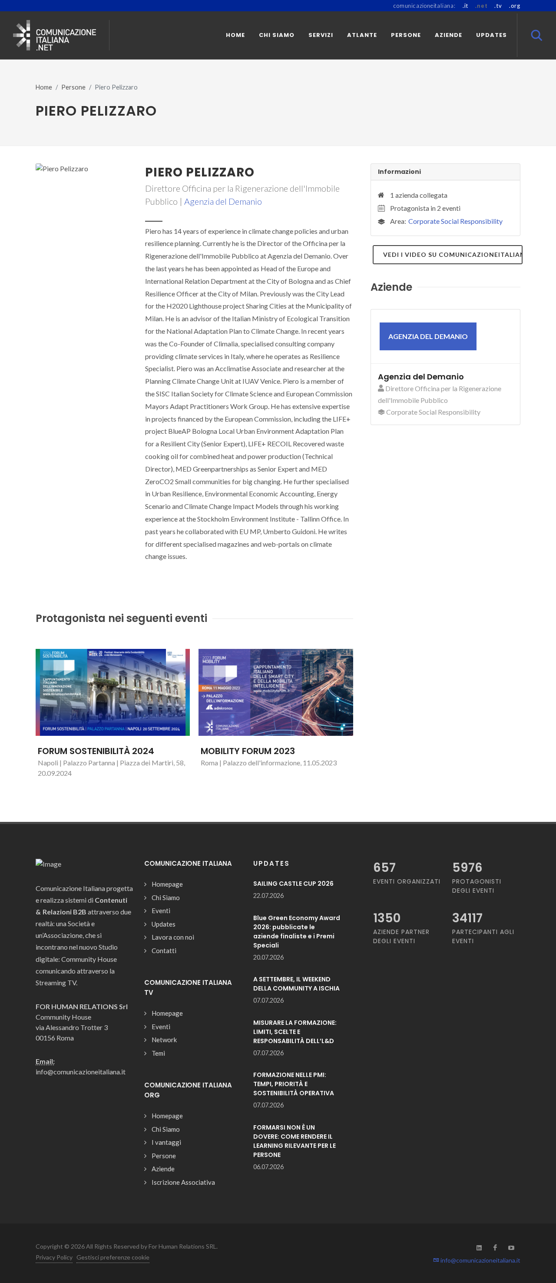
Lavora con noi (173, 937)
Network (164, 1040)
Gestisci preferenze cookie (112, 1257)
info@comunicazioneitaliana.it (479, 1260)
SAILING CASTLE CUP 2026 (293, 883)
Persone (73, 87)
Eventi (161, 910)
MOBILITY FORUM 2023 (248, 751)
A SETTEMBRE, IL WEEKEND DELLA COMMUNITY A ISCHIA (296, 984)
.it (465, 5)
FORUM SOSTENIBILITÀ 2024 (96, 751)
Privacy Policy (54, 1257)
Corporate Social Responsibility (455, 221)
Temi (158, 1053)
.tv (498, 5)
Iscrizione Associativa (183, 1182)
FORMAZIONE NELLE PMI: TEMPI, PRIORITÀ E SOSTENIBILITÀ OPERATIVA (293, 1083)
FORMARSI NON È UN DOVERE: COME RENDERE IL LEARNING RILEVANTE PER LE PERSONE (294, 1141)
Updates (163, 924)
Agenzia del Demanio (223, 201)
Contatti (164, 950)
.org (514, 5)
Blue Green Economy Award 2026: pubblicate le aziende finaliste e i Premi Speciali (296, 932)
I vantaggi (166, 1142)
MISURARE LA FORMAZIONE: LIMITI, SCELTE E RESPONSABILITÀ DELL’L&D (295, 1031)
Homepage (167, 884)
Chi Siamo (166, 897)
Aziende (163, 1169)
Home (44, 87)
